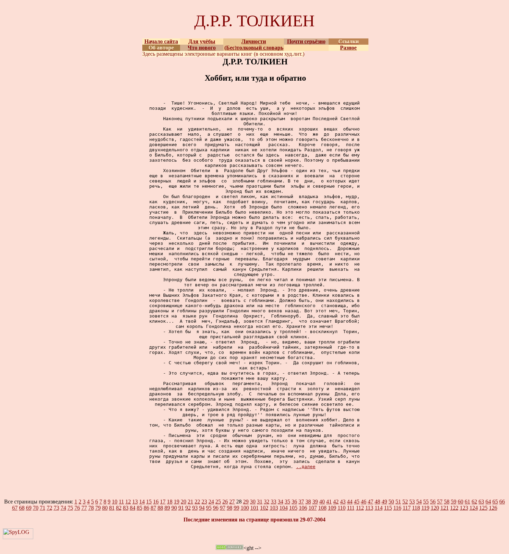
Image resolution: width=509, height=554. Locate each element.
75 (70, 508)
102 (264, 508)
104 (283, 508)
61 (467, 501)
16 (156, 501)
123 (464, 508)
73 (56, 508)
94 (202, 508)
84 (132, 508)
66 (502, 501)
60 (460, 501)
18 (169, 501)
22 (197, 501)
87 (153, 508)
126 (493, 508)
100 (245, 508)
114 (379, 508)
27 (232, 501)
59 (453, 501)
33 (273, 501)
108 (322, 508)
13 (135, 501)
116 (397, 508)
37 (301, 501)
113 (369, 508)
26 (225, 501)
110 (342, 508)
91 (181, 508)
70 (35, 508)
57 (440, 501)
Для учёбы (201, 41)
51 (398, 501)
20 (183, 501)
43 (343, 501)
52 (405, 501)
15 (149, 501)
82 (119, 508)
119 (425, 508)
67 (15, 508)
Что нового (202, 48)
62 (474, 501)
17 (163, 501)
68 (22, 508)
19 (176, 501)
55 (426, 501)
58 (446, 501)
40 (322, 501)
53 (412, 501)
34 (280, 501)
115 (388, 508)
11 (121, 501)
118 (416, 508)
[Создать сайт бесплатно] (229, 548)
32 (266, 501)
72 (49, 508)
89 (167, 508)
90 (174, 508)
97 (222, 508)
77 (84, 508)
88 (160, 508)
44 (349, 501)
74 (63, 508)
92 (188, 508)
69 (29, 508)
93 (195, 508)
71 (42, 508)
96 (215, 508)
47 (370, 501)
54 (419, 501)
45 (356, 501)
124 (474, 508)
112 (360, 508)
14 (142, 501)
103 (274, 508)
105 (293, 508)
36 (294, 501)
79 (98, 508)
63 (481, 501)
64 (488, 501)
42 (336, 501)
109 (332, 508)
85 (139, 508)
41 (329, 501)
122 (454, 508)
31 (259, 501)
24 (211, 501)
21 (190, 501)
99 (236, 508)
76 (77, 508)
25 (218, 501)
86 (146, 508)
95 (209, 508)
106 (303, 508)
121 (444, 508)
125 (483, 508)
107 (313, 508)
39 (315, 501)
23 (204, 501)
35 (287, 501)
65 (495, 501)
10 (114, 501)
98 (229, 508)
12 (128, 501)
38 (308, 501)
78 (91, 508)
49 (384, 501)
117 (407, 508)
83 (125, 508)
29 (246, 501)
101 (254, 508)
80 (105, 508)
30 (253, 501)
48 (377, 501)
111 (351, 508)
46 (363, 501)
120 (435, 508)
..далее (305, 466)
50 (391, 501)
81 (112, 508)
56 (433, 501)
